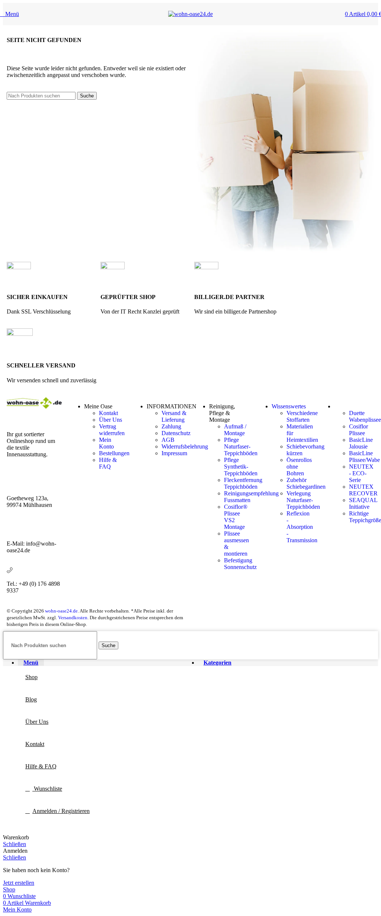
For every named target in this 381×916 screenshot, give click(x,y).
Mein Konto (106, 443)
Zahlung (171, 426)
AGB (168, 440)
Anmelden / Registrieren (61, 811)
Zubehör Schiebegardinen (306, 483)
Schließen (14, 844)
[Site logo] (190, 14)
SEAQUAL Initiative (363, 503)
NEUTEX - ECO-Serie (361, 473)
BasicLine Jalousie (361, 443)
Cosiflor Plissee (358, 429)
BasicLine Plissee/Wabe (364, 456)
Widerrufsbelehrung (184, 446)
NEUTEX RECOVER (363, 489)
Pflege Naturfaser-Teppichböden (240, 446)
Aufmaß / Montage (235, 429)
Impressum (174, 453)
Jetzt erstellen (18, 883)
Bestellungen (114, 453)
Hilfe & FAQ (108, 463)
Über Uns (110, 420)
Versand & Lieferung (173, 416)
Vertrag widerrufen (112, 429)
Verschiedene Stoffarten (302, 416)
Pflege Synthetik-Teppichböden (240, 466)
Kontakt (108, 413)
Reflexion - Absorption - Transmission (301, 526)
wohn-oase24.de (61, 611)
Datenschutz (175, 433)
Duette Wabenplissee (365, 416)
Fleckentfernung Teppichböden (243, 483)
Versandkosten (72, 617)
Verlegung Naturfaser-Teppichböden (303, 500)
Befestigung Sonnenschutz (240, 563)
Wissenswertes (289, 406)
